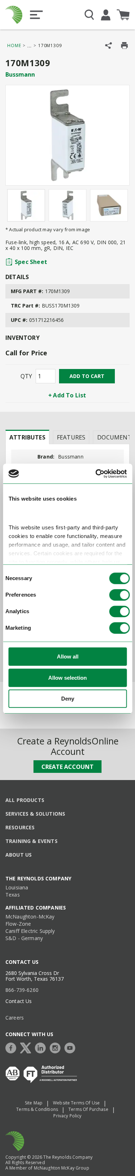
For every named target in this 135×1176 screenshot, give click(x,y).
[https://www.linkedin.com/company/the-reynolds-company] (42, 1047)
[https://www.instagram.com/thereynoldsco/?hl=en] (57, 1047)
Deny (67, 699)
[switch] (119, 595)
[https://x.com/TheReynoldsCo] (27, 1047)
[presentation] (27, 437)
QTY (26, 376)
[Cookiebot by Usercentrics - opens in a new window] (96, 473)
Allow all (67, 657)
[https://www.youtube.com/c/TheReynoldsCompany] (71, 1047)
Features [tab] (71, 437)
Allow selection (67, 678)
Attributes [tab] (27, 437)
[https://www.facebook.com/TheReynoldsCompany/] (12, 1047)
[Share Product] (108, 45)
